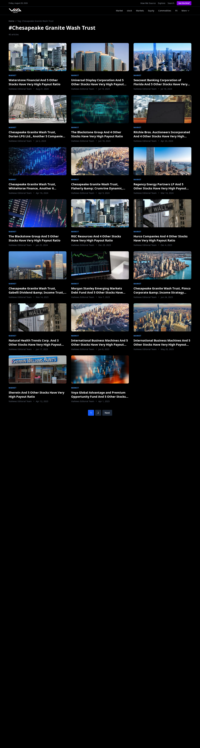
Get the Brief (184, 3)
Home (11, 21)
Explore (161, 3)
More (184, 10)
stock (129, 10)
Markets (140, 10)
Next (107, 412)
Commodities (164, 10)
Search (171, 3)
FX (176, 10)
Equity (151, 10)
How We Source (148, 3)
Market (119, 10)
